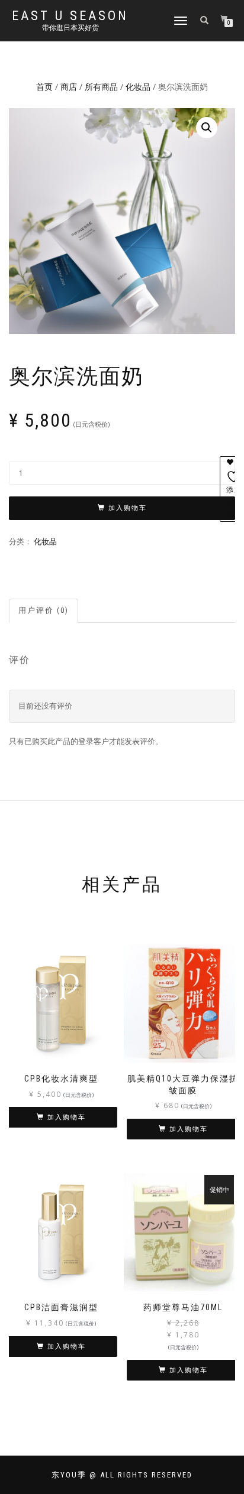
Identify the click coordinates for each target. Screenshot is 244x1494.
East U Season (70, 16)
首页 (44, 86)
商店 (68, 86)
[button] (206, 127)
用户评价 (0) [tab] (43, 610)
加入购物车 (127, 508)
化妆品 (138, 86)
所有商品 (101, 86)
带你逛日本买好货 (70, 28)
